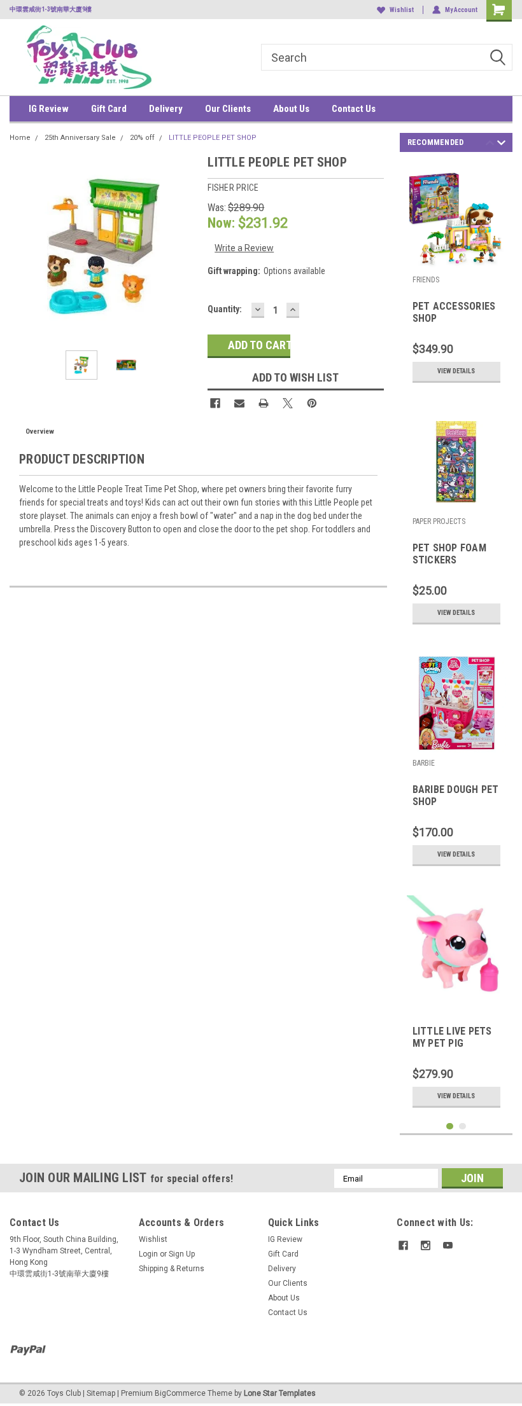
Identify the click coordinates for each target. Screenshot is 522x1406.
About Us (291, 108)
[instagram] (425, 1245)
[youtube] (448, 1245)
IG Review (49, 108)
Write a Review (244, 248)
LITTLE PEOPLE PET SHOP (213, 138)
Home (20, 138)
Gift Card (109, 108)
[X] (288, 403)
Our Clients (228, 108)
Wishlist (402, 9)
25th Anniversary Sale (80, 138)
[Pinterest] (312, 403)
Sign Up (182, 1254)
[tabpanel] (456, 276)
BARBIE (424, 763)
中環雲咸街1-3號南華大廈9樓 (51, 9)
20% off (142, 138)
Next (185, 246)
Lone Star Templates (280, 1393)
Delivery (166, 108)
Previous (22, 246)
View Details (456, 371)
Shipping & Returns (171, 1268)
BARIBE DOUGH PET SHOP (456, 795)
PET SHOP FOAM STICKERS (449, 554)
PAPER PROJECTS (439, 521)
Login (148, 1254)
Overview (39, 431)
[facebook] (403, 1245)
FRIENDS (426, 279)
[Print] (263, 403)
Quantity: (225, 309)
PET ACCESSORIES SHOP (454, 312)
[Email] (239, 403)
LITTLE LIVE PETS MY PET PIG (452, 1037)
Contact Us (354, 108)
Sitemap (101, 1393)
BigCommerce (180, 1393)
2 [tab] (462, 1126)
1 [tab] (449, 1126)
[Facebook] (215, 403)
